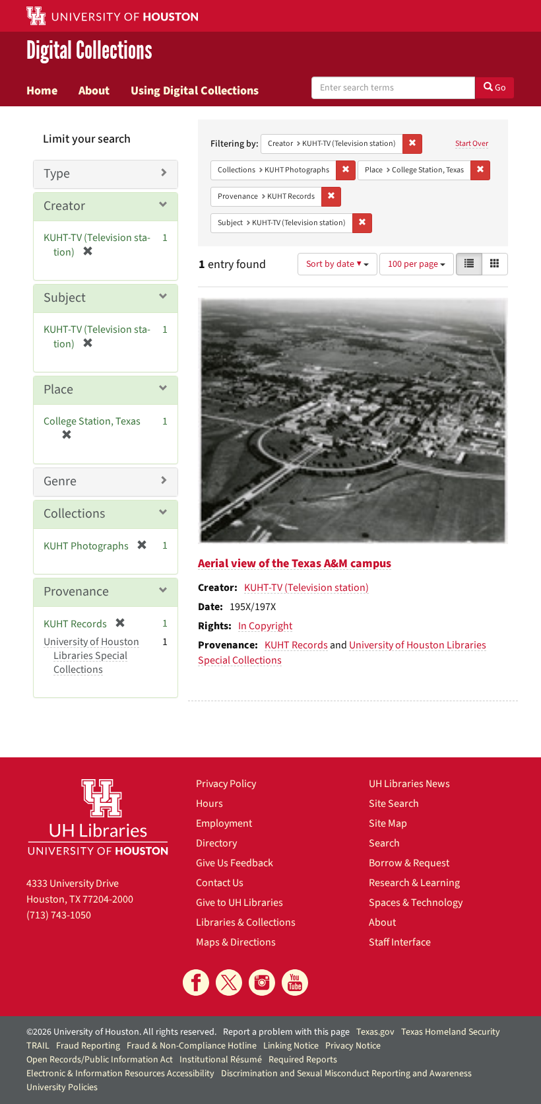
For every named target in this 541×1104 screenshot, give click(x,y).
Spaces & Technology (415, 902)
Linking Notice (291, 1045)
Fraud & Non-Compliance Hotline (192, 1045)
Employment (224, 823)
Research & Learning (414, 883)
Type (57, 173)
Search (384, 843)
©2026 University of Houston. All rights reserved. (121, 1032)
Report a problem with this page (286, 1032)
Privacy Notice (353, 1045)
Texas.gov (375, 1032)
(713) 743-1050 (58, 915)
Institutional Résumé (220, 1059)
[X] (229, 982)
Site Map (388, 823)
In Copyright (265, 626)
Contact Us (219, 883)
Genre (60, 481)
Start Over (471, 143)
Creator (64, 206)
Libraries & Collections (246, 922)
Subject (65, 298)
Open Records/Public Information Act (99, 1059)
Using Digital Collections (195, 90)
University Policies (62, 1087)
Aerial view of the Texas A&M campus (294, 563)
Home (41, 90)
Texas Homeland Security (450, 1032)
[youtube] (295, 982)
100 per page (414, 264)
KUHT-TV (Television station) (306, 587)
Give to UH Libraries (239, 902)
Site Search (394, 803)
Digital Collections (89, 50)
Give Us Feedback (234, 863)
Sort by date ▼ (335, 264)
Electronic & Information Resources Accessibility (120, 1073)
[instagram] (262, 982)
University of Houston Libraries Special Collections (91, 656)
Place (58, 389)
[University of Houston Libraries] (98, 817)
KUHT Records (296, 645)
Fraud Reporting (88, 1045)
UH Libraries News (409, 783)
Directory (216, 843)
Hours (209, 803)
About (94, 90)
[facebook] (196, 982)
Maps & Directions (236, 942)
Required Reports (303, 1059)
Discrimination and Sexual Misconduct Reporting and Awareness (346, 1073)
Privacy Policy (226, 783)
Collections (74, 513)
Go (499, 87)
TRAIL (37, 1045)
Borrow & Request (409, 863)
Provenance (76, 591)
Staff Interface (400, 942)
